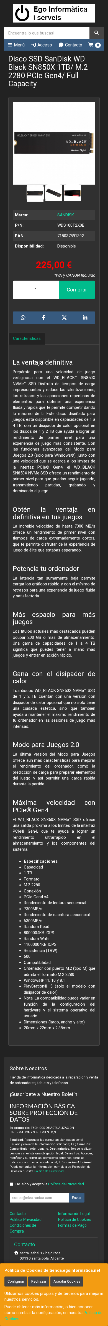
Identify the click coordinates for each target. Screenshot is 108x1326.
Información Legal (74, 1213)
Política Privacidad (26, 1219)
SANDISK (65, 214)
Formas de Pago (72, 1225)
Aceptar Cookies (66, 1281)
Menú (19, 45)
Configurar (15, 1281)
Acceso (44, 45)
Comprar (77, 289)
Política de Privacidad (49, 1171)
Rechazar (38, 1281)
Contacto (73, 45)
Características (27, 338)
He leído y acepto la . (50, 1184)
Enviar (76, 1198)
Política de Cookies (74, 1219)
